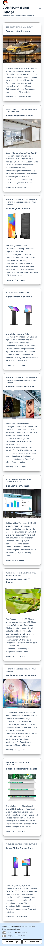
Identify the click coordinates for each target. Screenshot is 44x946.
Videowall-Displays (26, 27)
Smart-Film (15, 111)
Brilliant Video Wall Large (18, 486)
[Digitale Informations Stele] (22, 314)
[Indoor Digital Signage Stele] (22, 866)
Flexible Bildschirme (14, 573)
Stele (27, 292)
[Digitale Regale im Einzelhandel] (22, 786)
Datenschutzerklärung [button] (11, 929)
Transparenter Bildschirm (18, 31)
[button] (4, 932)
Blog (16, 109)
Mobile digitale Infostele (18, 208)
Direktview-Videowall (14, 200)
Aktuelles (10, 762)
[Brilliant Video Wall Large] (22, 503)
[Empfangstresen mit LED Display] (22, 599)
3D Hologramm (12, 27)
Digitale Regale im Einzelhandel (21, 769)
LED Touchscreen (17, 292)
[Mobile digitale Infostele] (22, 226)
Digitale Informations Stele (19, 296)
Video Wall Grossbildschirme (20, 386)
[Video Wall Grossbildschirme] (22, 404)
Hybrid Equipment (30, 844)
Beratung (10, 109)
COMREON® (23, 109)
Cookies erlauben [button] (32, 942)
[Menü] (40, 8)
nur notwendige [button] (12, 942)
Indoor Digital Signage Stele (19, 848)
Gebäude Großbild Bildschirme (21, 675)
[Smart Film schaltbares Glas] (22, 133)
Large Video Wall (30, 200)
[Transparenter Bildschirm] (22, 49)
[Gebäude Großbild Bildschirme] (22, 693)
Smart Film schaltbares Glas (20, 116)
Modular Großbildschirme (16, 202)
